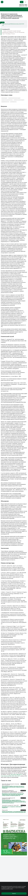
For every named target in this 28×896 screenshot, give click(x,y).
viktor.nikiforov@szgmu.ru (16, 774)
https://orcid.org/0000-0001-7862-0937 (10, 776)
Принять (14, 893)
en (25, 2)
